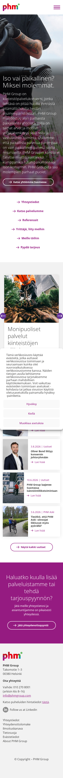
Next (60, 316)
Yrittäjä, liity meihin (30, 229)
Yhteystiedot (30, 202)
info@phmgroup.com (17, 695)
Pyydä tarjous (30, 247)
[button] (57, 7)
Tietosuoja (10, 733)
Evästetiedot (11, 737)
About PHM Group (15, 741)
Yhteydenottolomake (16, 724)
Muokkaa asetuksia (31, 423)
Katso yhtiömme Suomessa (29, 182)
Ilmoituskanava (13, 728)
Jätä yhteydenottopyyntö (33, 625)
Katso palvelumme (30, 211)
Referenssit (30, 220)
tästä (45, 702)
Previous (3, 316)
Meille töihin (30, 238)
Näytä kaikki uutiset (33, 547)
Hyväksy (31, 404)
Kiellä (31, 413)
